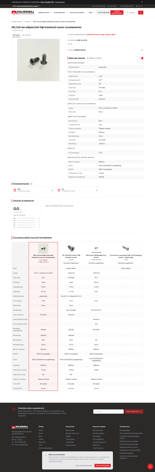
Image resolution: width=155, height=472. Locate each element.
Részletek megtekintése (71, 263)
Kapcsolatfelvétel (133, 411)
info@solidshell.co (20, 437)
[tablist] (22, 35)
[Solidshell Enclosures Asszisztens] (150, 466)
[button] (38, 60)
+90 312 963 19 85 (103, 12)
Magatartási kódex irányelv (128, 447)
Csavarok (27, 21)
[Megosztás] (141, 50)
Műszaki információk (72, 433)
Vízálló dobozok (98, 448)
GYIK (40, 445)
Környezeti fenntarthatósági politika (131, 433)
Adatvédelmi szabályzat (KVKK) (130, 450)
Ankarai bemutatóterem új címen (27, 6)
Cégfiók (68, 436)
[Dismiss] (142, 2)
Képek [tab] (17, 35)
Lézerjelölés (70, 442)
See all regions (60, 2)
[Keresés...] (140, 12)
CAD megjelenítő (98, 439)
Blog (40, 436)
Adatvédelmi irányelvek (55, 461)
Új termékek (96, 436)
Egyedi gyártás (71, 445)
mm (140, 58)
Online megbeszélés (21, 445)
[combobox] (131, 12)
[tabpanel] (38, 60)
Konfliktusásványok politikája (129, 441)
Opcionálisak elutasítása (83, 465)
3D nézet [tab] (27, 35)
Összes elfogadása (102, 465)
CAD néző (113, 6)
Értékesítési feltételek (126, 453)
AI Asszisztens (99, 6)
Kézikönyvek (70, 430)
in (142, 58)
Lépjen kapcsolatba (117, 12)
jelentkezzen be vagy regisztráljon (101, 34)
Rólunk (41, 430)
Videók (41, 439)
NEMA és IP (96, 445)
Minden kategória (98, 433)
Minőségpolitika (125, 430)
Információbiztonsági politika (129, 444)
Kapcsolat (42, 442)
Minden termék (17, 21)
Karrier (41, 433)
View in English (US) (47, 2)
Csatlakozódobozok (99, 442)
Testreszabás (70, 439)
